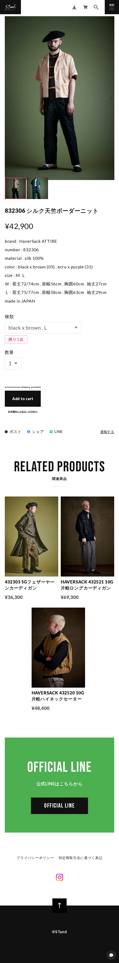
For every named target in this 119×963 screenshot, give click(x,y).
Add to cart (22, 398)
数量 (9, 352)
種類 (9, 316)
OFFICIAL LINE (59, 805)
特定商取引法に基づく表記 (80, 858)
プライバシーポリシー (35, 858)
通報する (107, 432)
